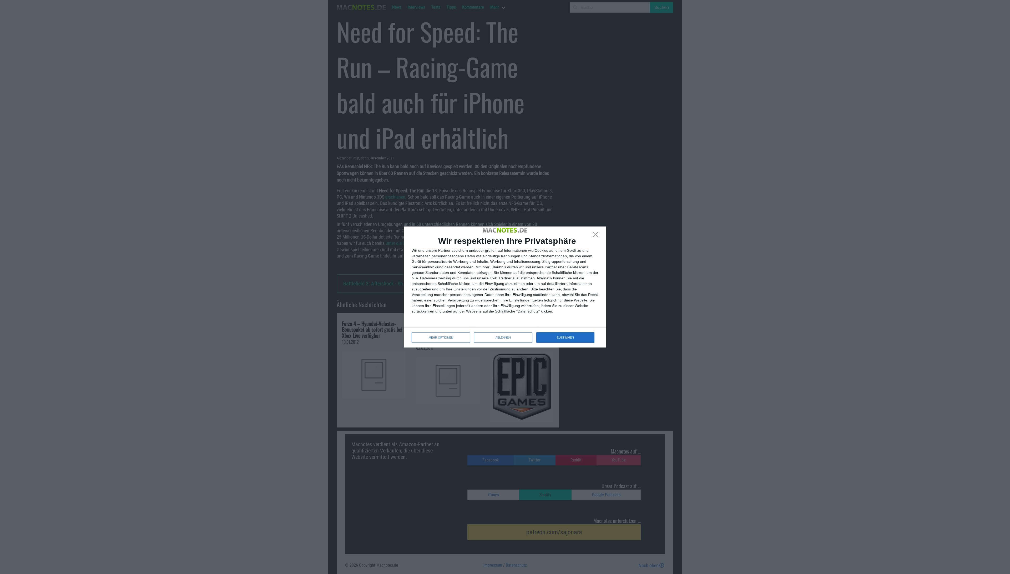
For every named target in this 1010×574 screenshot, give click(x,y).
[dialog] (505, 287)
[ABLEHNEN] (597, 236)
